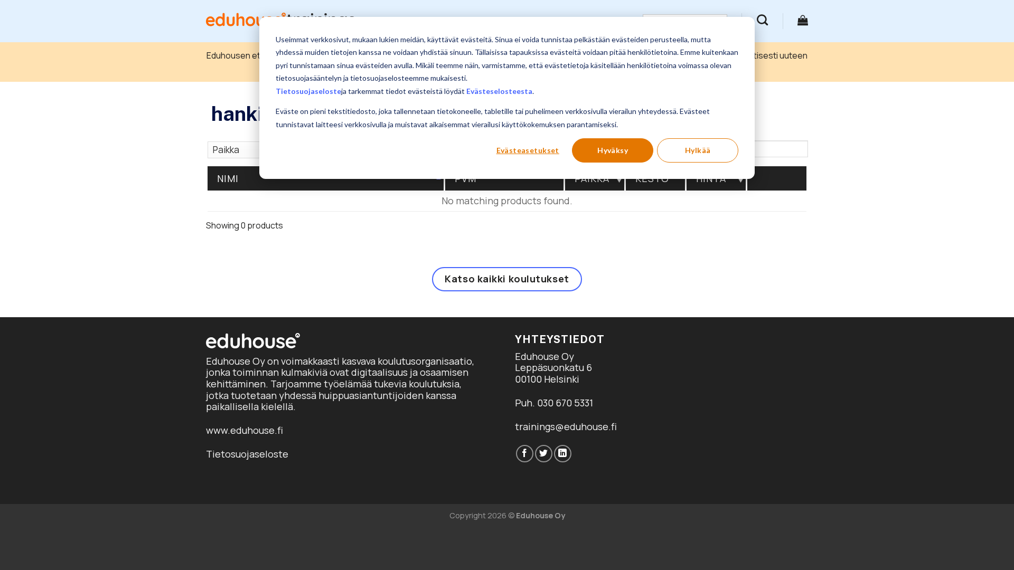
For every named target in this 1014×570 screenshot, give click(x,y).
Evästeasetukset (527, 150)
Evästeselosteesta (499, 91)
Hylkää (698, 150)
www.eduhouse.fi (244, 430)
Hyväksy (612, 150)
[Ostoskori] (802, 20)
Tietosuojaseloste (308, 91)
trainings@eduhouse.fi (566, 426)
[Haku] (762, 19)
